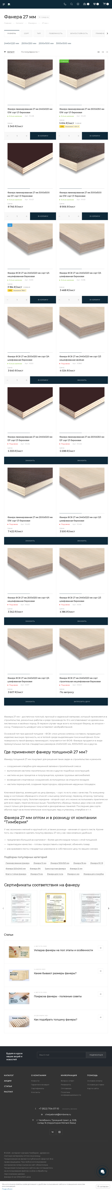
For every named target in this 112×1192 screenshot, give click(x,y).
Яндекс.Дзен (59, 1132)
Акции (8, 1081)
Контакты (35, 1092)
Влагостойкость (79, 33)
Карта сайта (93, 1088)
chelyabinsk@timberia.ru (58, 1114)
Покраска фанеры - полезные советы (58, 996)
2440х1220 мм (11, 43)
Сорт (26, 33)
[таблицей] (107, 52)
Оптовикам (66, 1088)
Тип (39, 33)
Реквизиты (66, 1084)
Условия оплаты (94, 1081)
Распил (8, 1092)
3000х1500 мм (63, 43)
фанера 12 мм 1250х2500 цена (17, 1177)
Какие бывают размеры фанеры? (55, 973)
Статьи (8, 1086)
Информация (69, 1075)
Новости (35, 1081)
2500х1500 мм (46, 43)
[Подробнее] (100, 948)
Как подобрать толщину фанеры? (55, 1019)
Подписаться (96, 1055)
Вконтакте (52, 1132)
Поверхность (55, 33)
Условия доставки (95, 1084)
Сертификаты (37, 1088)
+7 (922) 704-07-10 (49, 1109)
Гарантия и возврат (40, 1084)
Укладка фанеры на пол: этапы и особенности (63, 950)
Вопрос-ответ (67, 1081)
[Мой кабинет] (78, 4)
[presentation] (3, 908)
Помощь (92, 1075)
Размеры (12, 33)
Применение (102, 33)
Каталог (9, 1075)
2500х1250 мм (28, 43)
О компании (38, 1075)
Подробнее (7, 1189)
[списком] (103, 52)
